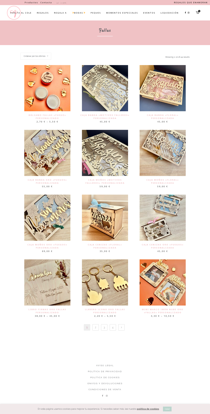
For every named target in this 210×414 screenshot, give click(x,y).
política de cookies (148, 409)
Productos (31, 2)
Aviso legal (105, 365)
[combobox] (35, 56)
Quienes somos (12, 2)
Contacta (46, 2)
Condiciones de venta (105, 389)
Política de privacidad (105, 371)
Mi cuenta (62, 3)
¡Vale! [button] (167, 409)
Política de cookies (105, 377)
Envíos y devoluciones (105, 383)
